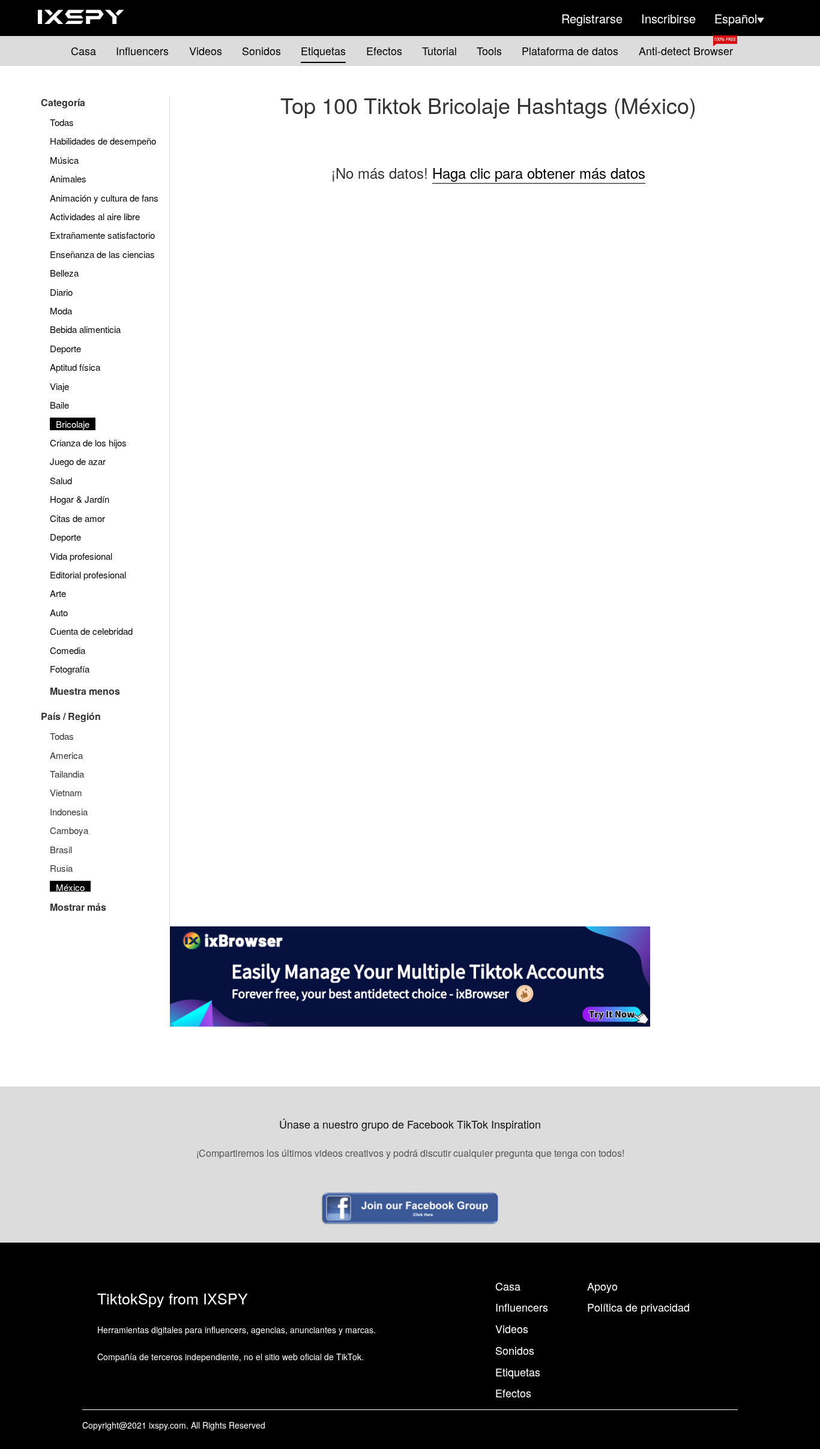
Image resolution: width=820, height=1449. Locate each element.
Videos (205, 50)
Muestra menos (85, 691)
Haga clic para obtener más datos (538, 172)
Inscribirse (668, 18)
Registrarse (592, 18)
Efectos (384, 50)
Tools (489, 50)
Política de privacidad (638, 1307)
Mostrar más (78, 907)
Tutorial (439, 50)
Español (735, 18)
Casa (83, 50)
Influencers (142, 50)
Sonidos (261, 50)
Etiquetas (323, 50)
